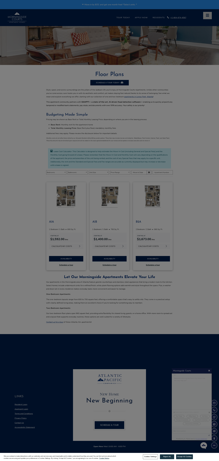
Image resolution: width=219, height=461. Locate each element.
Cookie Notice (104, 458)
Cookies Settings (150, 457)
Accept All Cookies (184, 457)
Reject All (167, 457)
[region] (109, 457)
